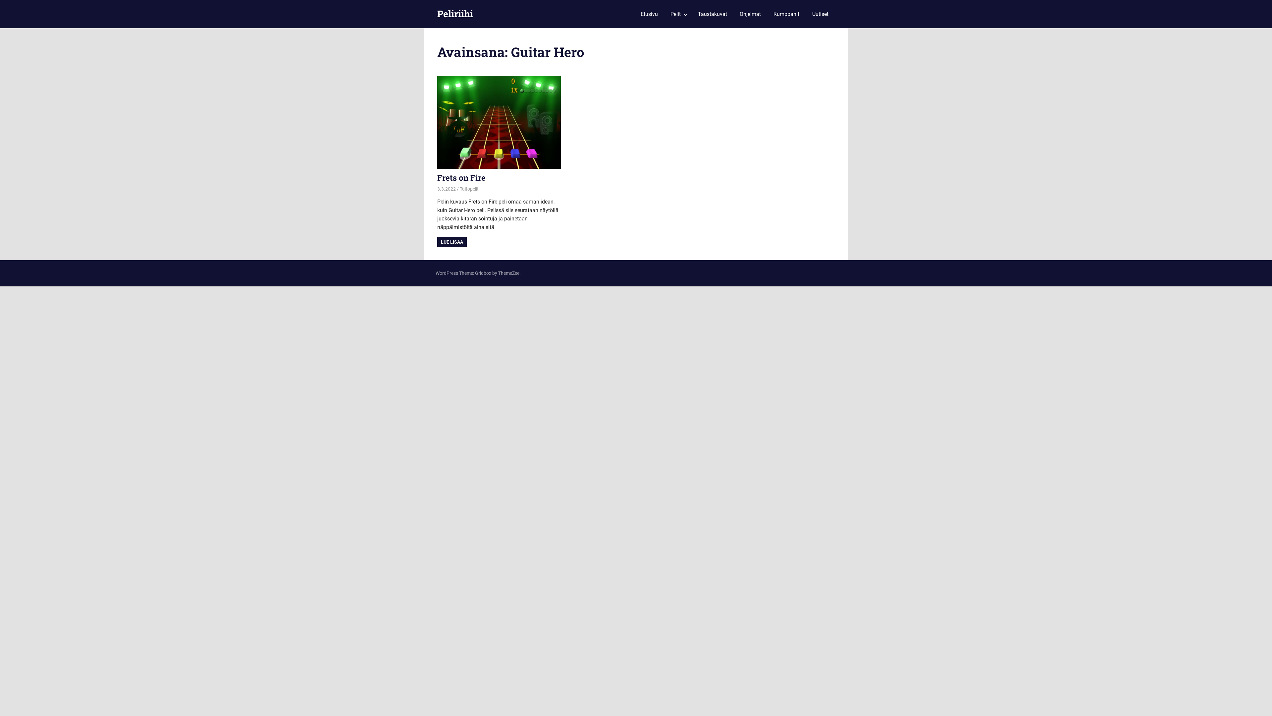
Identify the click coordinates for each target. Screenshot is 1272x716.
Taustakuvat (712, 14)
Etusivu (649, 14)
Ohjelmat (750, 14)
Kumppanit (786, 14)
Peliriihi (455, 14)
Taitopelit (469, 189)
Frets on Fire (461, 177)
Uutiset (820, 14)
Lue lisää (452, 242)
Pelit (675, 14)
